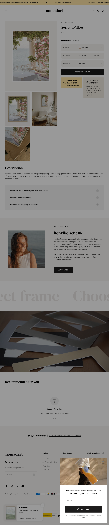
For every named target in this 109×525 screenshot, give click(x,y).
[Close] (103, 463)
